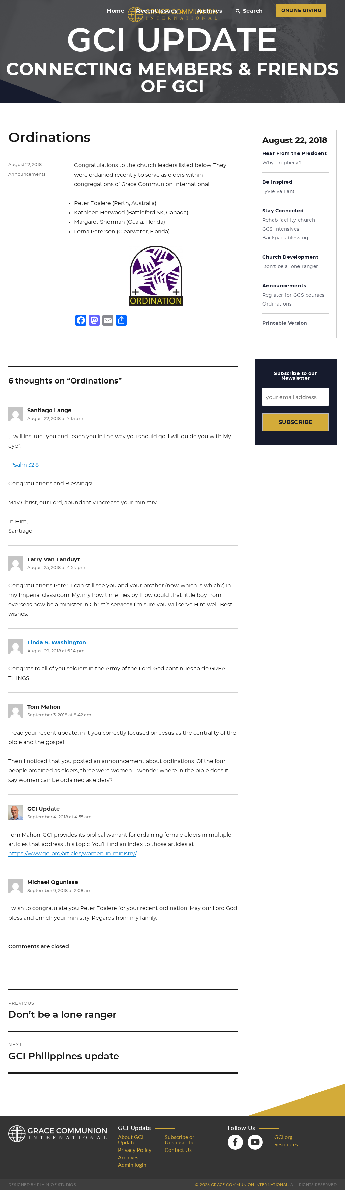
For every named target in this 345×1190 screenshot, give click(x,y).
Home (115, 11)
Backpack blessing (285, 238)
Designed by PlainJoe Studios (42, 1185)
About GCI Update (130, 1140)
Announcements (26, 174)
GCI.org (283, 1137)
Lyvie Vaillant (278, 191)
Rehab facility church (288, 220)
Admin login (132, 1165)
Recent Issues (157, 11)
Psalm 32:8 (24, 465)
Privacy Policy (134, 1150)
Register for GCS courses (293, 295)
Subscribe (296, 422)
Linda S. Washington (56, 642)
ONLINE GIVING (301, 10)
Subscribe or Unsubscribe (179, 1140)
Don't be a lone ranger (290, 266)
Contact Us (178, 1150)
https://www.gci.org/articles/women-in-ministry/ (72, 853)
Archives (210, 11)
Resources (286, 1144)
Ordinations (277, 304)
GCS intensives (281, 229)
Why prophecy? (282, 163)
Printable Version (284, 323)
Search (253, 11)
